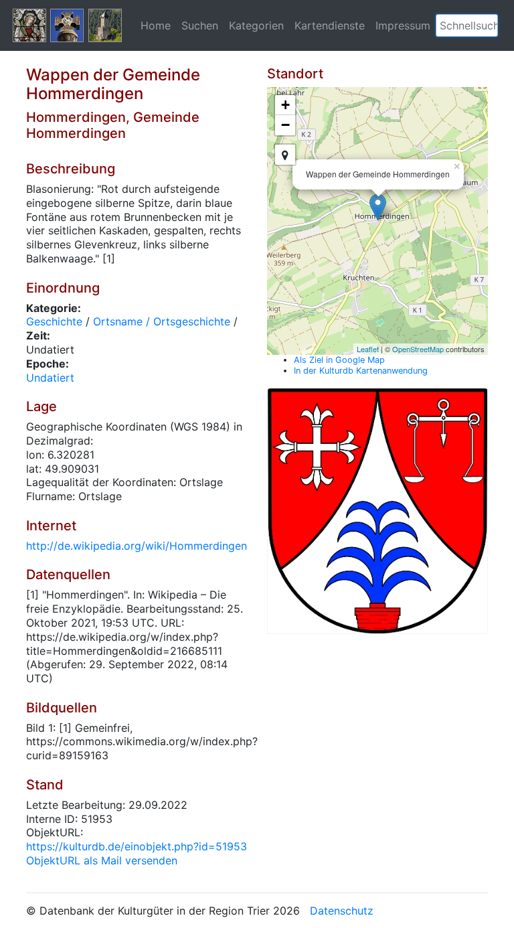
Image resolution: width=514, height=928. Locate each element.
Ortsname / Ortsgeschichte (161, 321)
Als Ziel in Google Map (339, 360)
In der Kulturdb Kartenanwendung (361, 371)
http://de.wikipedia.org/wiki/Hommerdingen (136, 545)
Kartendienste (329, 25)
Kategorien (256, 25)
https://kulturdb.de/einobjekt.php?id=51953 (136, 846)
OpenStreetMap (418, 348)
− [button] (285, 125)
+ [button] (285, 104)
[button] (488, 25)
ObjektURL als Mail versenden (101, 860)
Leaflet (368, 348)
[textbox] (466, 25)
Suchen (199, 25)
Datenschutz (341, 910)
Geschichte (54, 321)
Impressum (402, 25)
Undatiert (50, 377)
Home (156, 25)
